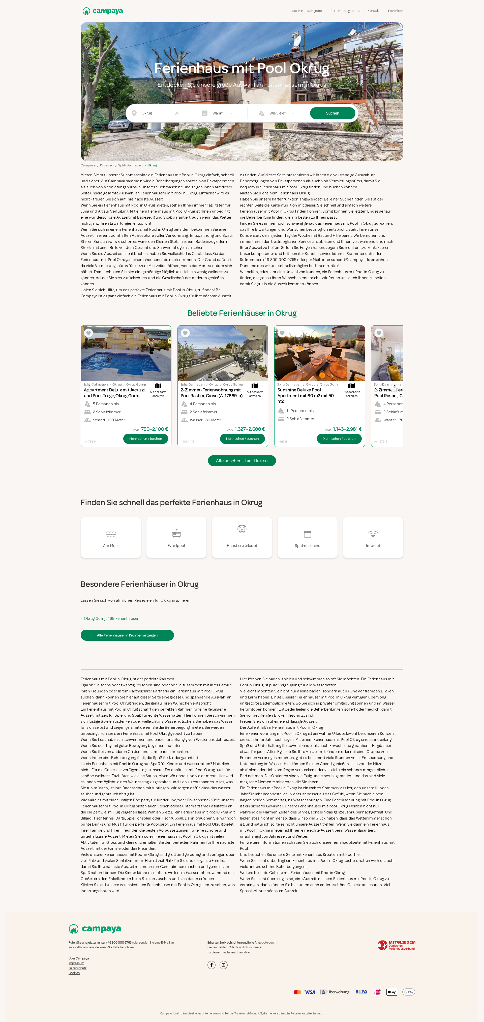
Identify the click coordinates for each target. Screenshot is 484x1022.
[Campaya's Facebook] (211, 965)
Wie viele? (277, 113)
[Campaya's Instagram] (224, 965)
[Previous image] (90, 386)
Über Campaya (79, 958)
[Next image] (394, 386)
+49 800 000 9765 (119, 943)
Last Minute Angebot (307, 11)
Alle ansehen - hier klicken (242, 460)
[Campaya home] (102, 11)
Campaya (88, 165)
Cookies (74, 973)
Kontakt (374, 11)
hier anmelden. (217, 947)
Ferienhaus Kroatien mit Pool (327, 854)
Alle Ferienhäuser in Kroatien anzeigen (127, 635)
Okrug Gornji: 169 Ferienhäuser (111, 618)
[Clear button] (177, 113)
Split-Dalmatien (130, 165)
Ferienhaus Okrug (294, 193)
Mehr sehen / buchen (145, 438)
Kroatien (107, 165)
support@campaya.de (84, 947)
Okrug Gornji (136, 384)
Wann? (218, 113)
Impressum (76, 963)
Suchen (332, 113)
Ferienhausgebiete (344, 11)
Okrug (152, 165)
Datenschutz (77, 968)
